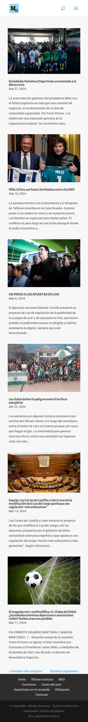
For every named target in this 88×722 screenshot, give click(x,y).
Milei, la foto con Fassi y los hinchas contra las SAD (42, 189)
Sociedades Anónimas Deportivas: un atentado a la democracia (42, 83)
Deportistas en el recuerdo (32, 689)
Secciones (29, 684)
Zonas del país (51, 684)
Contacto (41, 694)
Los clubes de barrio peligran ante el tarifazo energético (38, 401)
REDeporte (62, 689)
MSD (62, 679)
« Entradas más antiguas (25, 671)
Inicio (22, 679)
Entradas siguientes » (64, 671)
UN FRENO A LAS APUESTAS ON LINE (34, 294)
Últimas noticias (42, 679)
